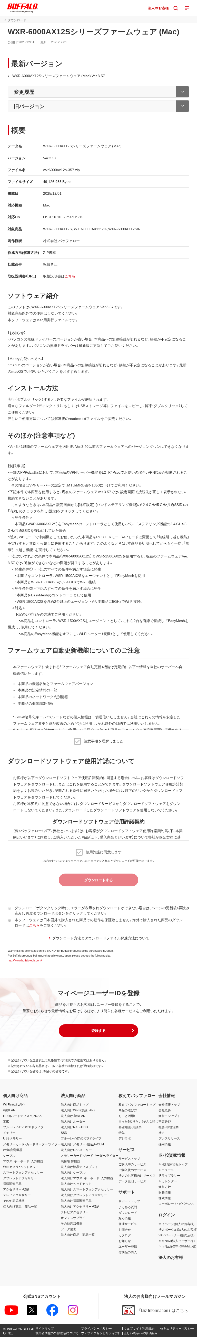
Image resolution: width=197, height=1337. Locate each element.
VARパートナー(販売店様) (176, 1235)
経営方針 (165, 1186)
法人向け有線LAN (73, 1115)
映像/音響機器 (12, 1149)
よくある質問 (128, 1207)
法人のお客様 (171, 1257)
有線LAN (9, 1110)
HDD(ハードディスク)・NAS (22, 1115)
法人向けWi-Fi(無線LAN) (78, 1110)
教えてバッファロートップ (137, 1104)
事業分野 (165, 1121)
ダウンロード (128, 1212)
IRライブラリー (169, 1175)
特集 (122, 1132)
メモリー (9, 1132)
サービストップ (129, 1158)
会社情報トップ (169, 1104)
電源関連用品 (12, 1183)
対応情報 (125, 1218)
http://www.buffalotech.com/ (25, 960)
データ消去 (68, 1229)
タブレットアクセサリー (20, 1178)
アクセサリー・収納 (16, 1189)
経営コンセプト (169, 1115)
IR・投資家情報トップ (173, 1164)
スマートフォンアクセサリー (23, 1172)
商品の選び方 (128, 1110)
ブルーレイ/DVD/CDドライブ (23, 1127)
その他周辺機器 (14, 1200)
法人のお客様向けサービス (137, 1175)
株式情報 (165, 1198)
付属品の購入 (128, 1252)
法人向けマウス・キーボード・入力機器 (87, 1178)
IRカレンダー (168, 1181)
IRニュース (166, 1169)
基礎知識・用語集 (130, 1127)
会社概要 (165, 1110)
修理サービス (128, 1223)
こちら (70, 275)
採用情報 (165, 1144)
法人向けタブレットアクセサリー (84, 1195)
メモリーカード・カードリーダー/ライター (32, 1144)
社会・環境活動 (169, 1127)
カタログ (125, 1235)
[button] (98, 1030)
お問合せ (125, 1229)
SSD (6, 1121)
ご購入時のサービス (132, 1164)
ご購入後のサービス (132, 1169)
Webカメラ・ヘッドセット (21, 1166)
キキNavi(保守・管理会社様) (177, 1246)
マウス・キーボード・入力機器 (23, 1161)
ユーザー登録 (128, 1246)
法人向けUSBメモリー (76, 1149)
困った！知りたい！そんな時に (139, 1121)
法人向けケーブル (73, 1172)
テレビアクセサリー (17, 1195)
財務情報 (165, 1192)
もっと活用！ (127, 1115)
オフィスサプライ (73, 1217)
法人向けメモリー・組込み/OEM (82, 1144)
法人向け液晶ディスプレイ (79, 1166)
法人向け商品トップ (74, 1104)
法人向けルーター (73, 1121)
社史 (162, 1132)
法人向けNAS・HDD (74, 1127)
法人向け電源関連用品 (76, 1200)
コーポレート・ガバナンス (176, 1203)
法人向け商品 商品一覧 (78, 1234)
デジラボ (125, 1138)
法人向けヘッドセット (76, 1183)
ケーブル (9, 1155)
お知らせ (125, 1240)
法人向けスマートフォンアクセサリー (87, 1189)
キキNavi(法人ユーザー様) (177, 1240)
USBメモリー (12, 1138)
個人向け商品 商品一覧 (20, 1206)
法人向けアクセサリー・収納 (80, 1206)
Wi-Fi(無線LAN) (14, 1104)
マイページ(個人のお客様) (176, 1223)
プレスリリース (169, 1138)
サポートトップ (129, 1201)
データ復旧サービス (132, 1181)
